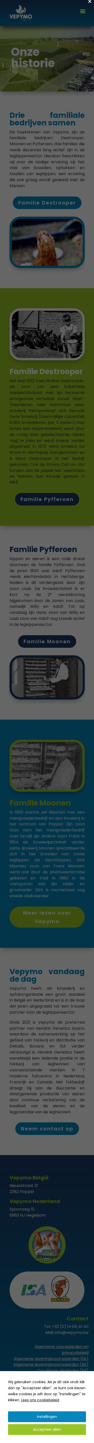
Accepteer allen (47, 1429)
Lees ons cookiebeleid (40, 1400)
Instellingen (47, 1416)
